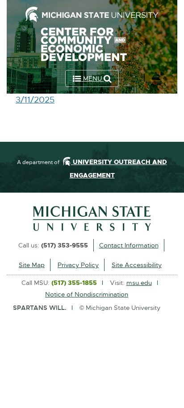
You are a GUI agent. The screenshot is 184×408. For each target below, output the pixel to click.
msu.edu (139, 283)
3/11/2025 (35, 100)
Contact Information (129, 245)
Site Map (32, 265)
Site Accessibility (137, 265)
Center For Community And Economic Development (92, 47)
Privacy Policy (78, 265)
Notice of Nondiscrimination (86, 294)
